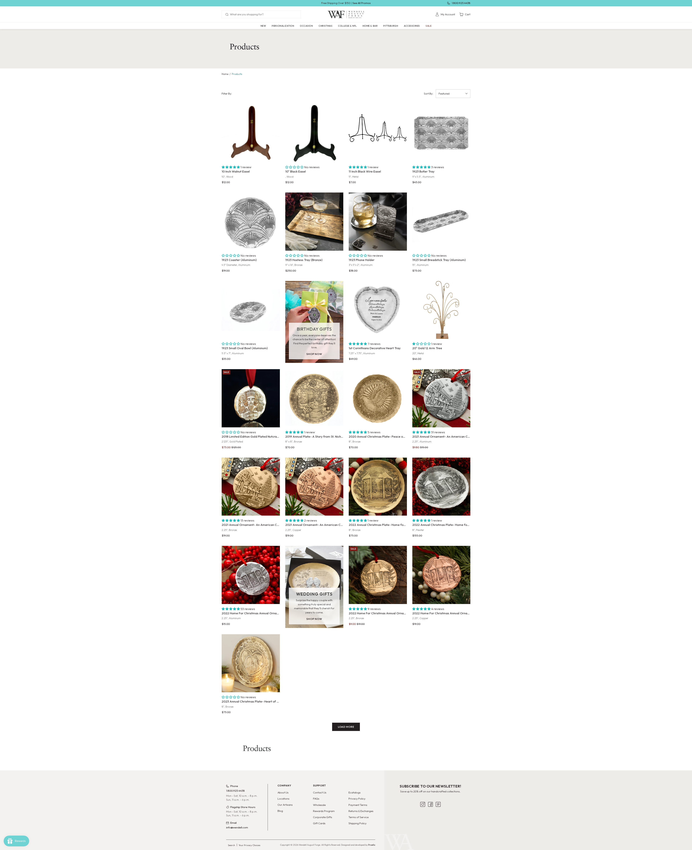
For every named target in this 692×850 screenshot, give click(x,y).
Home (225, 74)
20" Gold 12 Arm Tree (427, 348)
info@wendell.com (237, 827)
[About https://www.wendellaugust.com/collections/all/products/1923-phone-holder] (378, 222)
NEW (263, 25)
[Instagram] (422, 824)
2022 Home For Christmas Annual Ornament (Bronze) (378, 613)
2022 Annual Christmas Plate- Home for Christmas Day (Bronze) (378, 525)
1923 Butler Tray (423, 171)
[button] (283, 26)
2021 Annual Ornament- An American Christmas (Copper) (314, 525)
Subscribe (430, 813)
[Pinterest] (438, 824)
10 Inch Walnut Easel (236, 171)
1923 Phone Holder (361, 260)
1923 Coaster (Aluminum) (239, 260)
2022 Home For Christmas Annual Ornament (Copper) (441, 613)
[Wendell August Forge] (346, 14)
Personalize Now (377, 332)
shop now (314, 354)
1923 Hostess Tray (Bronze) (303, 260)
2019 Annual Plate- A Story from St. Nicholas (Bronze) (314, 436)
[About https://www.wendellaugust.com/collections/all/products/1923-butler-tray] (441, 133)
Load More (346, 726)
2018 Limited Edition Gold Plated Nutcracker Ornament (251, 436)
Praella (371, 845)
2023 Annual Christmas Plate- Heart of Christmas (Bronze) (251, 701)
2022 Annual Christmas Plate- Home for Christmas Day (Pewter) (441, 525)
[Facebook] (430, 824)
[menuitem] (445, 14)
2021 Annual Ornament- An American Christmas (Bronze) (251, 525)
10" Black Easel (295, 171)
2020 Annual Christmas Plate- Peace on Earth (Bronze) (378, 436)
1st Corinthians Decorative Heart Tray (375, 348)
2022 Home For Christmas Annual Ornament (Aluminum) (251, 613)
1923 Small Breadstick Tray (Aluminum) (439, 260)
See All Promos (361, 3)
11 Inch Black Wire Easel (365, 171)
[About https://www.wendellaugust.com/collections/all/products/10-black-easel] (314, 133)
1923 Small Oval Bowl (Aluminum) (245, 348)
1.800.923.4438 (461, 3)
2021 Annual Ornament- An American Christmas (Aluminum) (441, 436)
